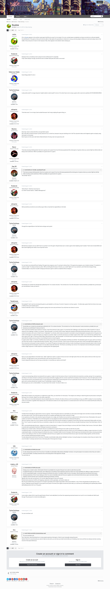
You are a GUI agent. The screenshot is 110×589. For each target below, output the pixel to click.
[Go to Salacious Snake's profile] (14, 78)
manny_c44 (14, 464)
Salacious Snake (14, 72)
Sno (14, 411)
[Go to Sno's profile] (14, 417)
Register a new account (32, 564)
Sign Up (99, 2)
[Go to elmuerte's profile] (14, 116)
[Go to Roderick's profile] (14, 60)
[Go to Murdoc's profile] (14, 135)
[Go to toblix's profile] (9, 26)
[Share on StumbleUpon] (22, 579)
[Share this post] (101, 34)
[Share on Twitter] (8, 579)
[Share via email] (24, 579)
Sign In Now (78, 564)
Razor (14, 147)
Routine (27, 37)
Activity (18, 16)
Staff (21, 19)
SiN (14, 446)
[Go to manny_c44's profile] (14, 471)
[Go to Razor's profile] (14, 153)
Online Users (27, 19)
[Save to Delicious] (17, 579)
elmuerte (14, 109)
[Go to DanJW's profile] (14, 173)
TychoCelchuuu (14, 90)
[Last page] (16, 30)
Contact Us (57, 583)
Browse (10, 16)
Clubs (25, 16)
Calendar (15, 19)
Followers (97, 24)
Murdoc (14, 129)
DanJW (14, 166)
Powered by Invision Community (55, 586)
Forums (8, 19)
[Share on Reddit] (19, 579)
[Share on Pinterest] (26, 579)
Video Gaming (28, 27)
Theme (51, 583)
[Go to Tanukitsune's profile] (14, 308)
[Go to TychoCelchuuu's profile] (14, 96)
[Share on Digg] (15, 579)
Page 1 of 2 (20, 30)
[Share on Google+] (12, 579)
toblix (14, 27)
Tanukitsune (14, 301)
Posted (27, 34)
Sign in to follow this (88, 24)
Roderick (14, 54)
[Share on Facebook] (10, 579)
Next (13, 30)
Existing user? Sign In (90, 2)
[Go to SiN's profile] (14, 453)
